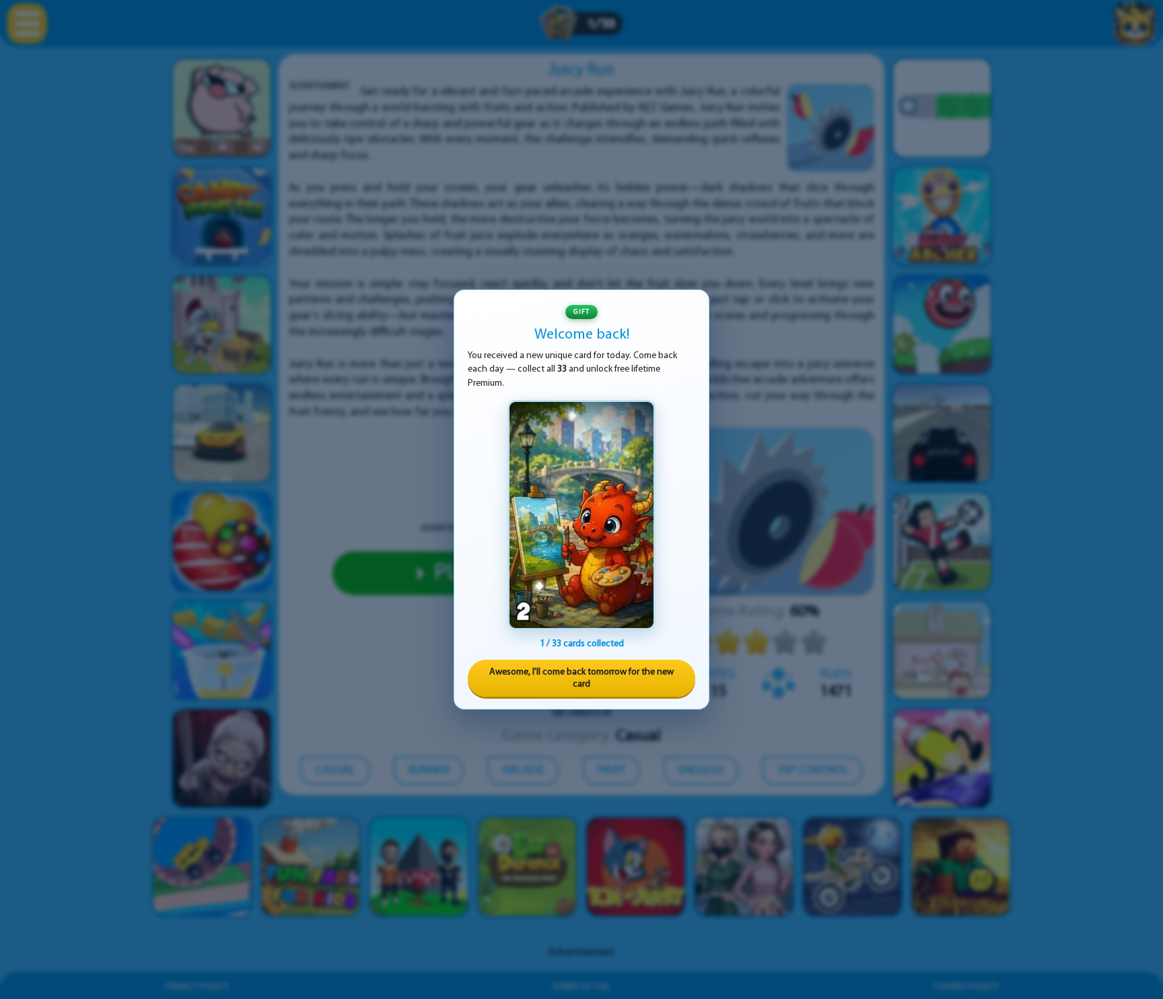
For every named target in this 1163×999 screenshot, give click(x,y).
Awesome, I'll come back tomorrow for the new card (581, 678)
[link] (581, 515)
